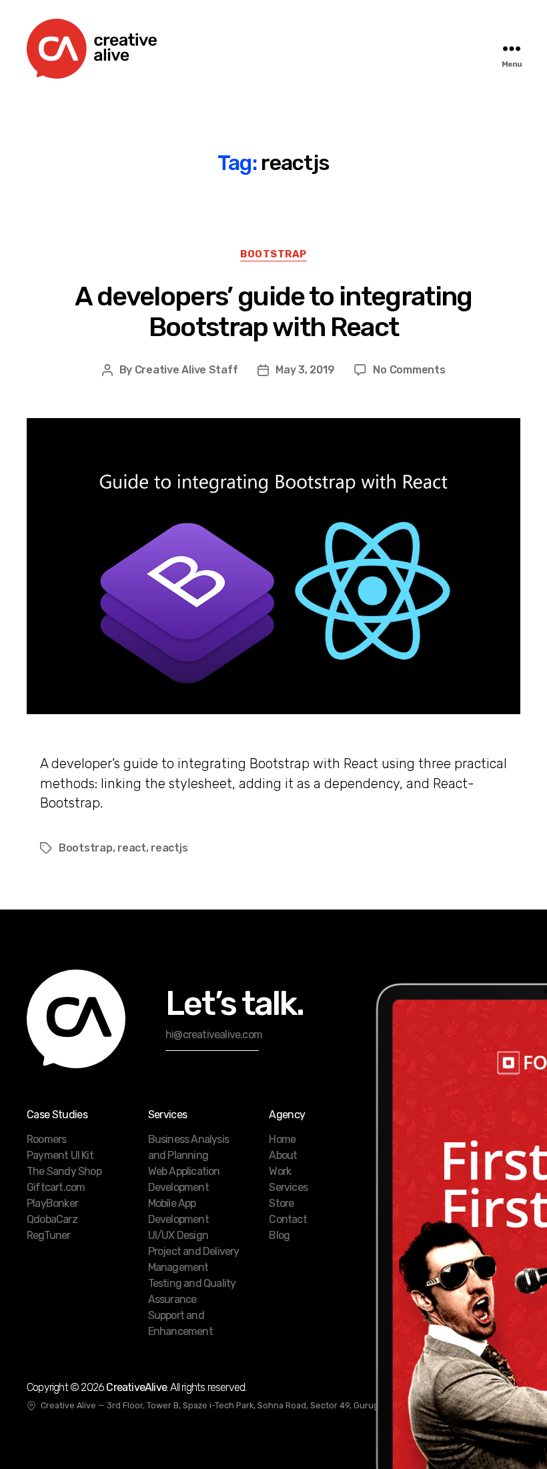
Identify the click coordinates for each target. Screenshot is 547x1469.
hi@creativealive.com (213, 1034)
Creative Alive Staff (186, 369)
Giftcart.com (56, 1187)
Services (288, 1187)
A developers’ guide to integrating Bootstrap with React (273, 312)
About (283, 1155)
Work (280, 1171)
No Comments (409, 369)
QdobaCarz (52, 1219)
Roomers (46, 1139)
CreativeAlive (136, 1387)
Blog (279, 1235)
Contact (287, 1219)
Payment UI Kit (60, 1155)
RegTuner (49, 1235)
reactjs (169, 848)
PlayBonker (52, 1203)
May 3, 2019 (305, 369)
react (131, 848)
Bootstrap (273, 254)
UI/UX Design (178, 1235)
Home (282, 1139)
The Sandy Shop (64, 1171)
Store (281, 1203)
